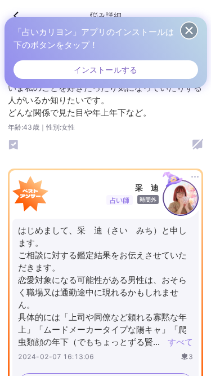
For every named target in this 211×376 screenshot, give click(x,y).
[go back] (21, 15)
